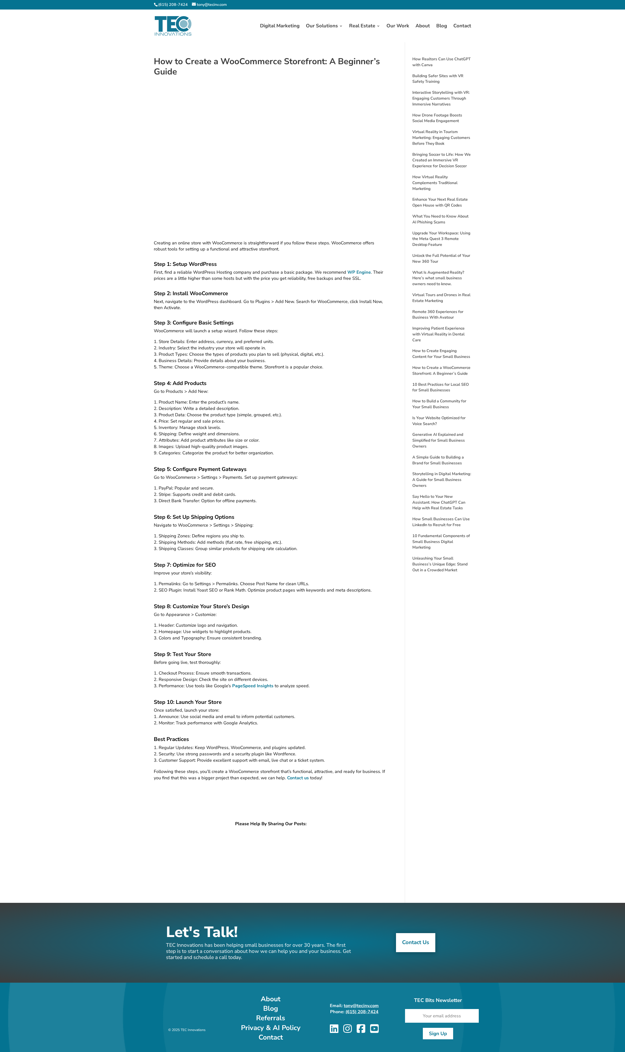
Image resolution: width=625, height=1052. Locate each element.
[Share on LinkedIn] (272, 838)
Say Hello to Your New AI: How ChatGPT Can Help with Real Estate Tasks (438, 502)
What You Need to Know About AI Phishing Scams (440, 219)
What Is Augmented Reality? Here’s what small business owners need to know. (438, 278)
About (423, 26)
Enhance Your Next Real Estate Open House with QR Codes (440, 202)
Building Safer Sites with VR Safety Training (437, 78)
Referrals (270, 1018)
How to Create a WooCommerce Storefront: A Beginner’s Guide (441, 370)
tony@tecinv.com (361, 1006)
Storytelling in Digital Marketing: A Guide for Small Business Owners (441, 479)
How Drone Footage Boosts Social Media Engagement (437, 118)
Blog (441, 26)
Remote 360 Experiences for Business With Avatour (437, 314)
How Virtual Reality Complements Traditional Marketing (435, 182)
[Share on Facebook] (272, 852)
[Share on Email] (272, 867)
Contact (462, 26)
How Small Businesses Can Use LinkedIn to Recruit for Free (441, 522)
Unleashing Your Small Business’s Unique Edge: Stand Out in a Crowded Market (440, 564)
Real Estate (362, 26)
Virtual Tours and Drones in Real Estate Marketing (441, 297)
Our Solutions (322, 26)
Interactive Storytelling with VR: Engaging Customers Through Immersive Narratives (441, 98)
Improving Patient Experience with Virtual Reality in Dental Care (438, 334)
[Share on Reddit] (272, 860)
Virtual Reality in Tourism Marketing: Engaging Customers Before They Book (441, 137)
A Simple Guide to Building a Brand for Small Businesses (438, 460)
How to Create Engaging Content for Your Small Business (441, 353)
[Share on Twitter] (272, 845)
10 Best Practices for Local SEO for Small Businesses (440, 387)
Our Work (397, 26)
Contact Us (415, 942)
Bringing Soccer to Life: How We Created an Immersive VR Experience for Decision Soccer (441, 160)
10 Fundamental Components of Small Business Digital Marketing (441, 541)
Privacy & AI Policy (271, 1027)
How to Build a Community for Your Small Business (439, 404)
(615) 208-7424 (361, 1012)
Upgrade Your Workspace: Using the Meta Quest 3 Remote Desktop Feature (441, 239)
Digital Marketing (280, 26)
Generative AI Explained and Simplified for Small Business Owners (438, 440)
